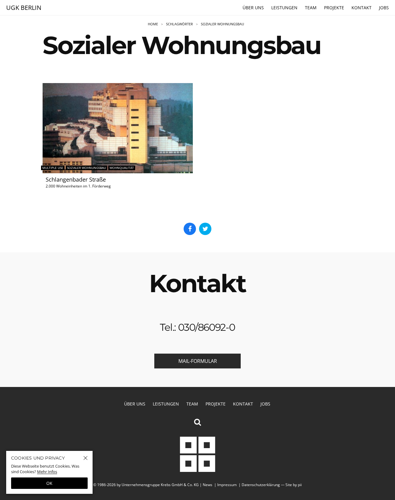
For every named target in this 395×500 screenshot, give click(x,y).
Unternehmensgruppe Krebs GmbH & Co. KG (197, 454)
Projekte (334, 8)
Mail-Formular (197, 361)
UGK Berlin (23, 7)
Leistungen (284, 8)
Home (153, 24)
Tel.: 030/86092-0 (197, 327)
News (207, 484)
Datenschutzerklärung (261, 484)
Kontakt (361, 8)
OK (49, 483)
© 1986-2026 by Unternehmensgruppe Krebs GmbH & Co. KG (146, 484)
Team (311, 8)
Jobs (384, 8)
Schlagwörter (179, 24)
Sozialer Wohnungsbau (222, 24)
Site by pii (293, 484)
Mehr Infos (47, 471)
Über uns (253, 8)
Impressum (227, 484)
